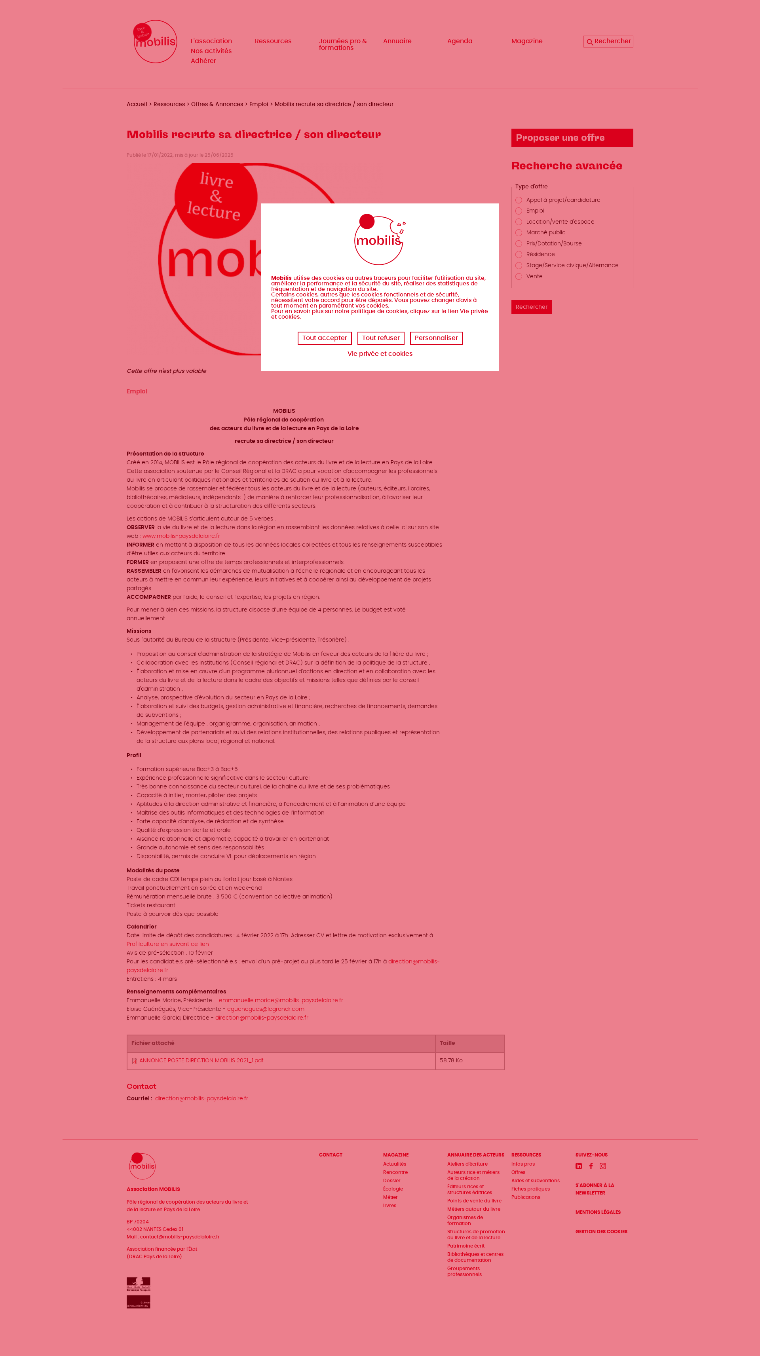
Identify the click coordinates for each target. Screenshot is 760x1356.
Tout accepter (324, 338)
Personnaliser (436, 338)
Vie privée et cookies (380, 354)
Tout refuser (381, 338)
